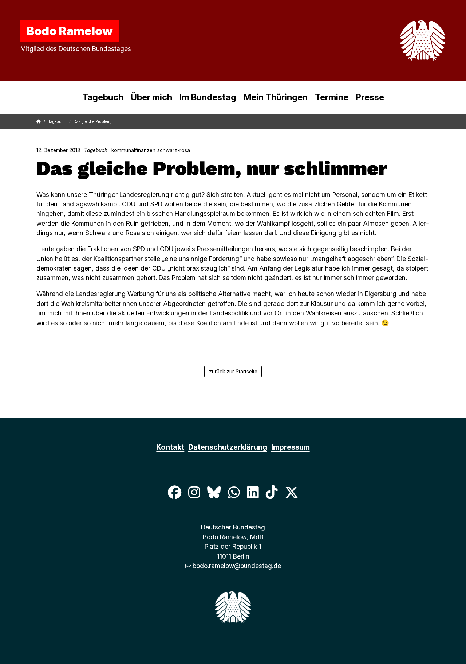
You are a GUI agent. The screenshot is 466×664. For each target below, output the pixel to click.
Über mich (151, 97)
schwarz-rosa (173, 150)
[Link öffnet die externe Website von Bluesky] (214, 492)
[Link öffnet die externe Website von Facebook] (174, 492)
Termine (331, 97)
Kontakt (170, 447)
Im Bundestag (207, 97)
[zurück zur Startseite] (406, 40)
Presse (370, 97)
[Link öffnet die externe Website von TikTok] (271, 492)
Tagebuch (102, 97)
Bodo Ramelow (70, 30)
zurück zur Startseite (233, 371)
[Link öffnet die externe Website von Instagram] (194, 492)
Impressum (290, 447)
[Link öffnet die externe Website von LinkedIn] (252, 492)
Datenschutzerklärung (227, 447)
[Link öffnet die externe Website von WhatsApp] (233, 492)
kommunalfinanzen (133, 150)
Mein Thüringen (276, 97)
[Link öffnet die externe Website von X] (291, 492)
